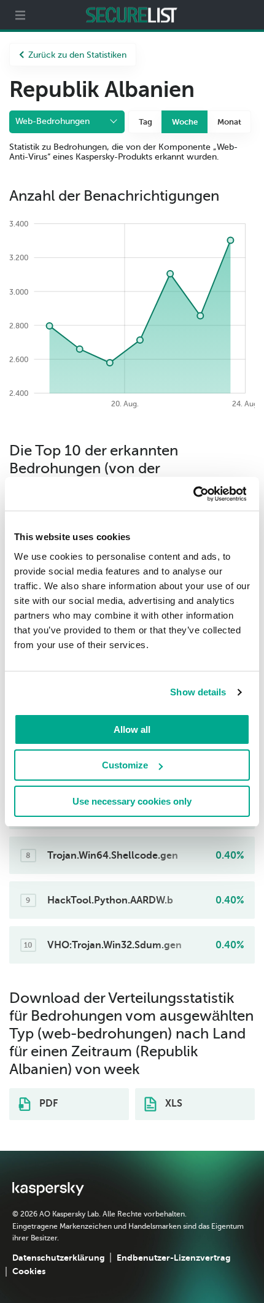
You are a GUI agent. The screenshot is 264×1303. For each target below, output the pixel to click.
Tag (145, 121)
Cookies (28, 1271)
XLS (172, 1103)
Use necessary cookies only (132, 801)
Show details (198, 692)
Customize (125, 765)
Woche (185, 121)
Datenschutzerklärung (58, 1257)
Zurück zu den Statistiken (77, 55)
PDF (47, 1103)
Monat (229, 121)
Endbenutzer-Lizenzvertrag (173, 1257)
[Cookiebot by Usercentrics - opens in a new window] (192, 494)
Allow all (132, 729)
